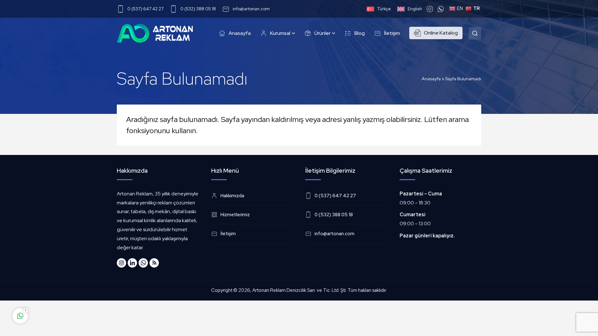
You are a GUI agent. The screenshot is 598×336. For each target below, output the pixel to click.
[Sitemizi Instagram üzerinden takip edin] (121, 263)
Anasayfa (431, 79)
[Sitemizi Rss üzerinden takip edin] (154, 263)
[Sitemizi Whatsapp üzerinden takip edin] (143, 263)
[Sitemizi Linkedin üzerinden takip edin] (132, 263)
